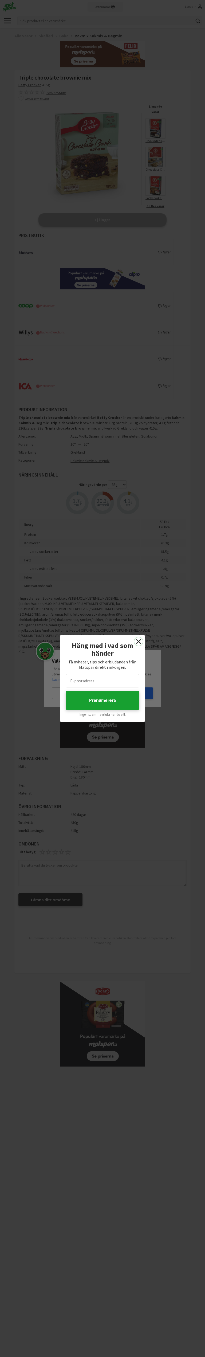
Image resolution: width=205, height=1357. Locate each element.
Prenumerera (102, 700)
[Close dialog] (138, 641)
